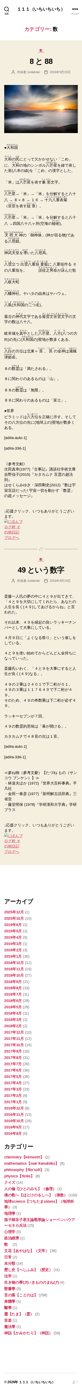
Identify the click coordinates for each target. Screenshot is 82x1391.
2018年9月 (13, 982)
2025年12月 (14, 912)
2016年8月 (13, 1133)
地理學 (9, 1213)
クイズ (9, 1182)
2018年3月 (13, 1020)
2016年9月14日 (60, 580)
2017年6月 (13, 1070)
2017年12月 (14, 1032)
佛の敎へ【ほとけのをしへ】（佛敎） (35, 1195)
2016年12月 (14, 1108)
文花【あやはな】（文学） (26, 1251)
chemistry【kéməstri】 (24, 1157)
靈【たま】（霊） (19, 1314)
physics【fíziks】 (19, 1176)
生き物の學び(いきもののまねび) (31, 1282)
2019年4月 (13, 937)
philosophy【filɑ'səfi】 (24, 1170)
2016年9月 (13, 1127)
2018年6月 (13, 1001)
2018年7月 (13, 994)
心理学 (9, 1232)
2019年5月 (13, 931)
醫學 (8, 1308)
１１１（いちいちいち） (41, 9)
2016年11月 (14, 1114)
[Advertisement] (25, 880)
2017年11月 (14, 1039)
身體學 (9, 1301)
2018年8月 (13, 988)
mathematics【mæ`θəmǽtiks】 (31, 1163)
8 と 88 (41, 61)
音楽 (8, 1320)
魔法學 (9, 1327)
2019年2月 (13, 950)
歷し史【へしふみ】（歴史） (28, 1270)
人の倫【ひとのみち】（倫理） (30, 1189)
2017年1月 (13, 1102)
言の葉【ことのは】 (21, 1295)
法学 (8, 1276)
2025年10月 (14, 918)
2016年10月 (14, 1121)
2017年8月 (13, 1057)
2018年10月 (14, 975)
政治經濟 (11, 1238)
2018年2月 (13, 1026)
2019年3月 (13, 944)
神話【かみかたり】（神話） (28, 1333)
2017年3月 (13, 1089)
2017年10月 (14, 1045)
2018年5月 (13, 1007)
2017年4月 (13, 1083)
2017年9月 (13, 1051)
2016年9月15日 (60, 72)
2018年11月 (14, 969)
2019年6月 (13, 925)
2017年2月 (13, 1095)
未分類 (9, 1263)
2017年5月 (13, 1076)
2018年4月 (13, 1013)
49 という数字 (41, 570)
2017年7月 (13, 1064)
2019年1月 (13, 956)
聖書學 (9, 1289)
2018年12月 (14, 963)
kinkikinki (34, 72)
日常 (8, 1257)
